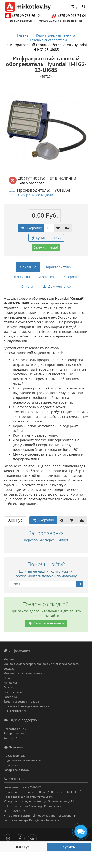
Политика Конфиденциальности (26, 706)
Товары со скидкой (17, 770)
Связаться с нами (16, 729)
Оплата (27, 286)
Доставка (46, 276)
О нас (7, 678)
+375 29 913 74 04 (72, 15)
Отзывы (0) (21, 276)
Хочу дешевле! (46, 247)
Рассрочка (71, 276)
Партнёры (11, 765)
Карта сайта (12, 738)
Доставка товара (15, 692)
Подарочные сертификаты (22, 760)
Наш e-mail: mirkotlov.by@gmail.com (28, 797)
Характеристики (58, 267)
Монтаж (9, 659)
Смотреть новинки (48, 623)
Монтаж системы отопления (23, 673)
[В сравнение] (67, 228)
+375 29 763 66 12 (26, 15)
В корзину (33, 228)
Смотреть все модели (35, 195)
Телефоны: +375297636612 (22, 787)
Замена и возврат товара (21, 702)
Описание (28, 267)
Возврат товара (14, 733)
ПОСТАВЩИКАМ (15, 711)
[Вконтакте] (33, 837)
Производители (15, 756)
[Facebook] (21, 837)
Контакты (10, 683)
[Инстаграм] (9, 837)
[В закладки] (58, 228)
